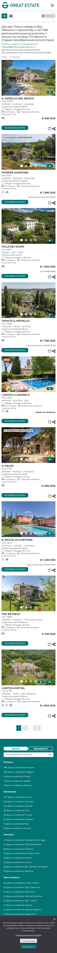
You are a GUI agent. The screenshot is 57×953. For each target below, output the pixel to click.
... (30, 728)
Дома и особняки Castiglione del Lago (26, 840)
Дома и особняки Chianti (19, 905)
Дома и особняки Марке (17, 781)
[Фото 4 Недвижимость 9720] (35, 459)
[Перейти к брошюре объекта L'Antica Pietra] (28, 667)
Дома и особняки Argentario (21, 914)
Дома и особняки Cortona (20, 849)
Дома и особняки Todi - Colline (21, 900)
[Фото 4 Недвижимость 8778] (35, 681)
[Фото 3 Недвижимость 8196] (31, 240)
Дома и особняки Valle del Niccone (24, 896)
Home (4, 57)
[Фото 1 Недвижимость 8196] (21, 240)
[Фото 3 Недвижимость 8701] (31, 166)
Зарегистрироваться (25, 43)
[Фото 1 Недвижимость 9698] (21, 607)
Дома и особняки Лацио (17, 776)
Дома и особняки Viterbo (18, 828)
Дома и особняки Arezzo (19, 806)
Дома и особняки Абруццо (19, 785)
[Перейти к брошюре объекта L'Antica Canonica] (28, 374)
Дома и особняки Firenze (19, 815)
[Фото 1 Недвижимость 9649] (21, 533)
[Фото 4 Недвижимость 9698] (35, 607)
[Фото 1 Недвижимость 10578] (21, 91)
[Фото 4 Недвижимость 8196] (35, 240)
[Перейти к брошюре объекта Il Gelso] (28, 445)
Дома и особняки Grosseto (20, 819)
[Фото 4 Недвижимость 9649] (35, 533)
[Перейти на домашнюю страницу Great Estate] (20, 5)
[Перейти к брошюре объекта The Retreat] (28, 593)
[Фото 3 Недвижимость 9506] (31, 314)
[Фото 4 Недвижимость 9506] (35, 314)
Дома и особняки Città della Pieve (24, 844)
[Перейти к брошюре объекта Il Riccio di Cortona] (28, 519)
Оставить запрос (14, 128)
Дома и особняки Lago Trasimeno (23, 887)
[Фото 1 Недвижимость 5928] (21, 388)
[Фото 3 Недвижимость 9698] (31, 607)
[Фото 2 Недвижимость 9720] (26, 459)
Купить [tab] (16, 748)
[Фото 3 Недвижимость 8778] (31, 681)
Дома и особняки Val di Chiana (22, 883)
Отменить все (28, 941)
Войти (5, 43)
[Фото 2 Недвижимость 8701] (26, 166)
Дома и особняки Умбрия (20, 772)
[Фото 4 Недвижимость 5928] (35, 388)
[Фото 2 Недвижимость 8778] (26, 681)
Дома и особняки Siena (20, 797)
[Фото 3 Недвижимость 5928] (31, 388)
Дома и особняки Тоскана (21, 767)
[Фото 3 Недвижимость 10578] (31, 91)
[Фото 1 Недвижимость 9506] (21, 314)
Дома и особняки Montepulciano (23, 853)
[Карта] (11, 15)
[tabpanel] (28, 834)
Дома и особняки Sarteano (19, 871)
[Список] (4, 15)
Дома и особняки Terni (18, 810)
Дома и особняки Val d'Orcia (20, 892)
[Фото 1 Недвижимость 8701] (21, 166)
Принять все (28, 947)
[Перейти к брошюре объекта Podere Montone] (28, 152)
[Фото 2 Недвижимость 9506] (26, 314)
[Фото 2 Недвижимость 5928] (26, 388)
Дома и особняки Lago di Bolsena (24, 909)
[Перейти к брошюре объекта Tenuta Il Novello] (28, 300)
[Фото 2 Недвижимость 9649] (26, 533)
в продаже (15, 57)
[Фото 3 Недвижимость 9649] (31, 533)
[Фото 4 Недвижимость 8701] (35, 166)
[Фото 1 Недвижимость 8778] (21, 681)
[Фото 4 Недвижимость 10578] (35, 91)
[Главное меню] (52, 5)
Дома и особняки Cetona (19, 858)
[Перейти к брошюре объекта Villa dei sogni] (28, 226)
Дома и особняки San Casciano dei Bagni (27, 866)
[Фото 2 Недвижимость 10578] (26, 91)
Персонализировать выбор (28, 935)
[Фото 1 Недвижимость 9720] (21, 459)
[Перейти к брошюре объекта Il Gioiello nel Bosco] (28, 78)
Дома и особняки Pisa (17, 824)
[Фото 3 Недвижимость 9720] (31, 459)
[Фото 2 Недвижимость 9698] (26, 607)
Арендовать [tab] (40, 748)
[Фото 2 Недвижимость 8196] (26, 240)
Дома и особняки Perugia (20, 801)
